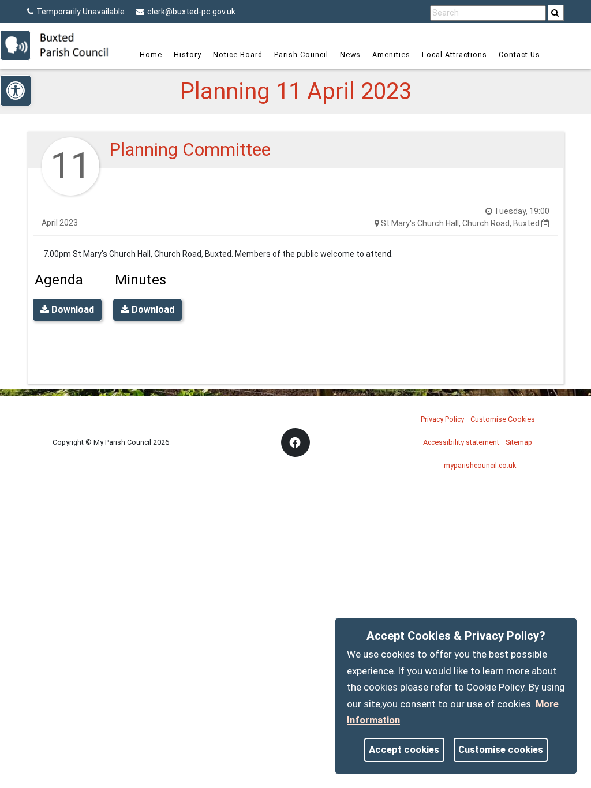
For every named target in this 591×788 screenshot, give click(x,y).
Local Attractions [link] (454, 54)
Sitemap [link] (519, 442)
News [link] (350, 54)
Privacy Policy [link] (442, 419)
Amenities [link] (391, 54)
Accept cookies (404, 749)
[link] (555, 13)
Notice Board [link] (238, 54)
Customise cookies (500, 749)
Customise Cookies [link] (502, 419)
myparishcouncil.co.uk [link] (480, 465)
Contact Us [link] (519, 54)
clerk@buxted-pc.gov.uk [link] (191, 11)
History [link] (187, 54)
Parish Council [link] (301, 54)
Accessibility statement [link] (461, 442)
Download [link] (71, 309)
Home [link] (151, 54)
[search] (556, 13)
